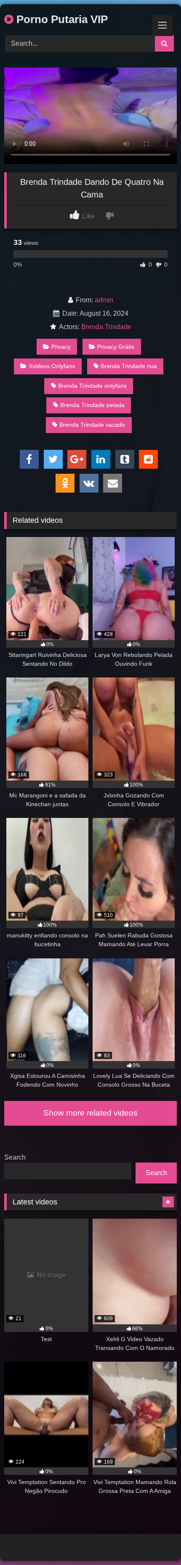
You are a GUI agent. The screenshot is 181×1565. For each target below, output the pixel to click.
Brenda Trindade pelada (92, 405)
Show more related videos (90, 1112)
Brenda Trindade (106, 326)
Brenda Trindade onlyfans (92, 385)
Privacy (61, 346)
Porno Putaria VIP (60, 19)
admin (104, 300)
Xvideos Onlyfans (52, 366)
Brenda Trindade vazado (92, 424)
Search (15, 1157)
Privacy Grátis (115, 346)
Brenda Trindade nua (129, 366)
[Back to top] (155, 1540)
